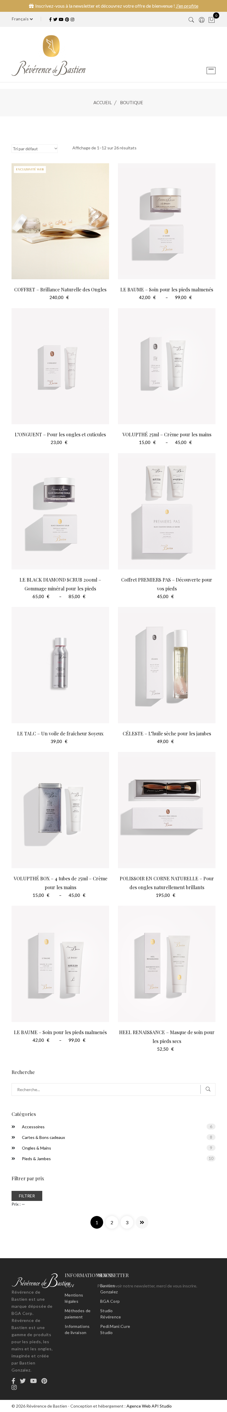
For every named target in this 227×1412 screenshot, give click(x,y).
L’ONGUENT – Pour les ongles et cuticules (60, 434)
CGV (69, 1285)
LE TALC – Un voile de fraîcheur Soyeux (60, 733)
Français (21, 18)
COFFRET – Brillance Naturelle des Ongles (60, 289)
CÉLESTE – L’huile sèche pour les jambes (167, 733)
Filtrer (27, 1195)
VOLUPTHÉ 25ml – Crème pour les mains (166, 434)
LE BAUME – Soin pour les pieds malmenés (166, 289)
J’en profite (187, 6)
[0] (211, 20)
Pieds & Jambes (36, 1158)
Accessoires (33, 1126)
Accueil (102, 102)
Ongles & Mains (36, 1147)
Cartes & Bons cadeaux (43, 1137)
